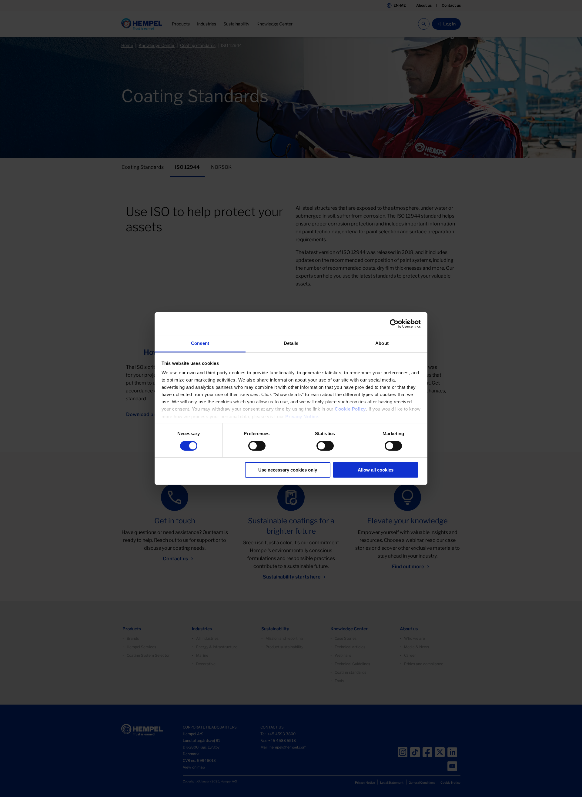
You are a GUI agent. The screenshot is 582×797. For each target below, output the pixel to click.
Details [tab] (291, 343)
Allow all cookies (375, 469)
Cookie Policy (350, 409)
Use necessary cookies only (287, 469)
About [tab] (382, 343)
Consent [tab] (200, 343)
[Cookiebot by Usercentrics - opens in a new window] (394, 323)
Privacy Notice (301, 416)
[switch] (257, 446)
